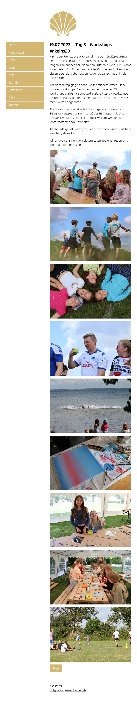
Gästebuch (15, 90)
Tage (12, 67)
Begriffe (14, 82)
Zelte (12, 75)
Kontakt (14, 105)
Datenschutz (17, 97)
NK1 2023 (63, 23)
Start (12, 45)
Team (12, 60)
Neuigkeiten (16, 52)
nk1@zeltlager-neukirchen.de (68, 690)
